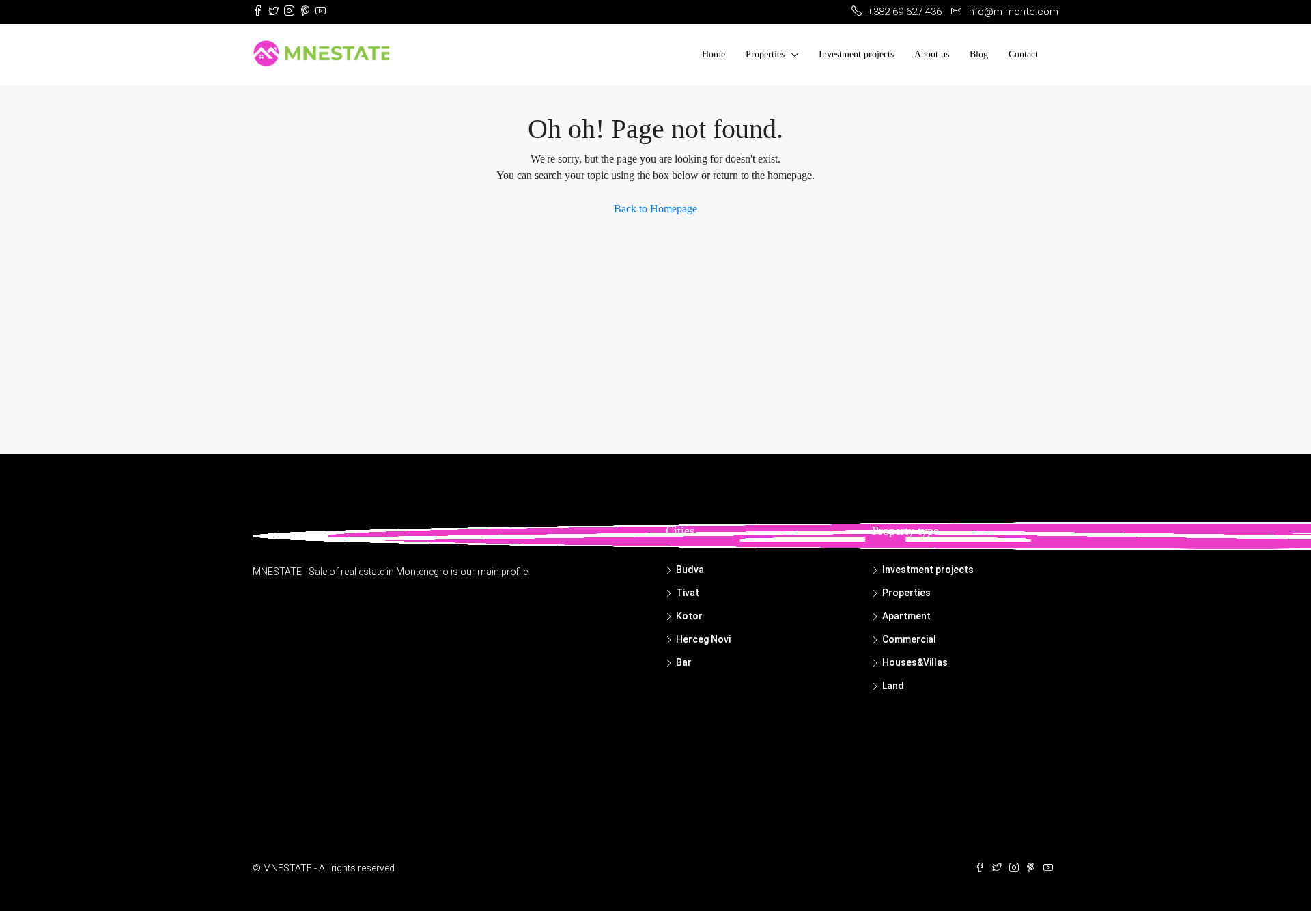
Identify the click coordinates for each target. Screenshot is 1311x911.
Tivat (687, 592)
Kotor (689, 616)
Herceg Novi (703, 639)
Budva (690, 569)
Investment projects (856, 54)
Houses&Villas (915, 662)
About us (931, 54)
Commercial (909, 639)
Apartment (906, 616)
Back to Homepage (655, 208)
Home (713, 54)
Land (893, 685)
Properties (765, 54)
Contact (1023, 54)
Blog (979, 54)
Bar (684, 662)
